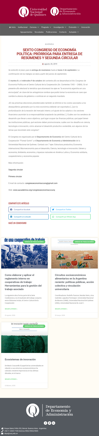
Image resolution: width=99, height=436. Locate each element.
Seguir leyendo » (11, 309)
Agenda (49, 44)
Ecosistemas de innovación (20, 359)
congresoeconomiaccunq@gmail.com (41, 183)
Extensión (73, 27)
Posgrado (45, 27)
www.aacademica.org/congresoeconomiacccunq (34, 190)
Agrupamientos (26, 32)
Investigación (59, 27)
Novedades (39, 32)
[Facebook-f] (45, 423)
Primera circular (15, 176)
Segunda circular (15, 170)
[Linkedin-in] (53, 423)
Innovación (85, 27)
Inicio (13, 27)
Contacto (63, 32)
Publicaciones (51, 32)
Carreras (33, 27)
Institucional (22, 27)
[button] (28, 209)
